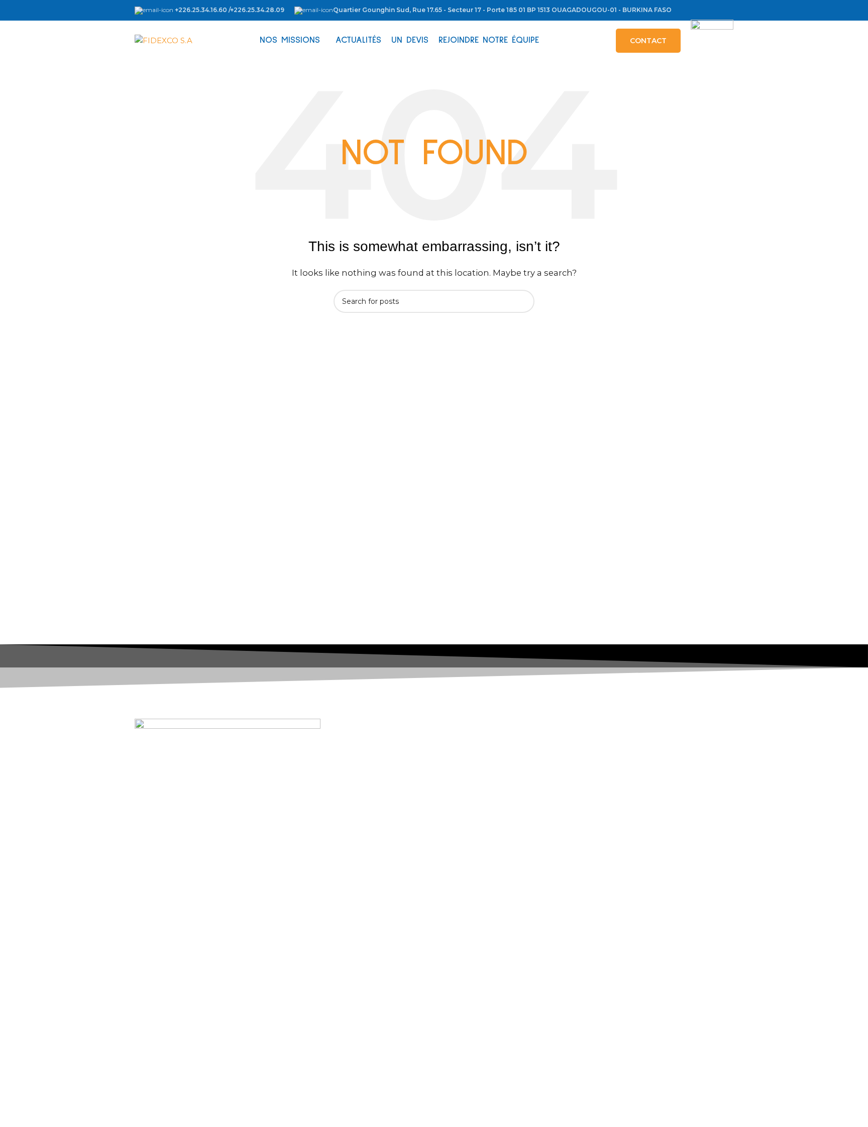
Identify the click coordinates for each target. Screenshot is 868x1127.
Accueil (175, 925)
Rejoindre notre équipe (205, 993)
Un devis (177, 976)
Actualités (180, 959)
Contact (176, 1010)
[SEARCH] (522, 301)
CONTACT (648, 40)
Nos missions (185, 942)
